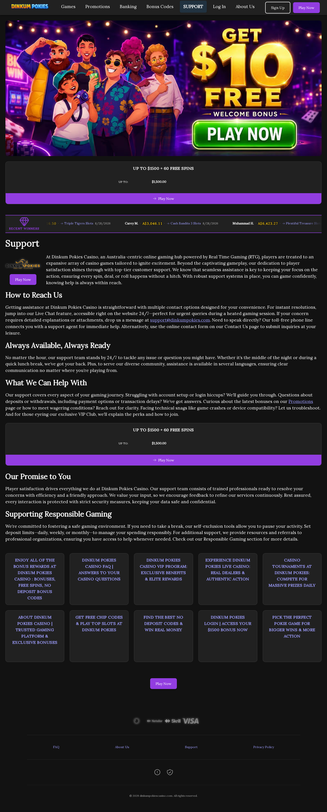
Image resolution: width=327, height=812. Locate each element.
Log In (219, 6)
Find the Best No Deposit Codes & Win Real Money (163, 623)
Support (191, 747)
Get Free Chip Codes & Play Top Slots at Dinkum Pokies (99, 623)
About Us (245, 6)
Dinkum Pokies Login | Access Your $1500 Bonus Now (227, 623)
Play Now (306, 7)
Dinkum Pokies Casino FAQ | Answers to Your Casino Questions (99, 569)
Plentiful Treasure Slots (284, 223)
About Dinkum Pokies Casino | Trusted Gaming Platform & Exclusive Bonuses (35, 630)
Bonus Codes (160, 6)
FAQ (56, 747)
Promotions (97, 6)
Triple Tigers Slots (58, 223)
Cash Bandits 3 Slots (166, 223)
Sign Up (278, 7)
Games (68, 6)
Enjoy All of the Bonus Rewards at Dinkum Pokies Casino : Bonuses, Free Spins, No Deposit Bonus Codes (34, 578)
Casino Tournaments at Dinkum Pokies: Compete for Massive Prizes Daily (292, 572)
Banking (128, 6)
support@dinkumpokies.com (180, 320)
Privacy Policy (263, 747)
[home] (29, 12)
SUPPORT (193, 6)
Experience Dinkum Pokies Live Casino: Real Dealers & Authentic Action (227, 569)
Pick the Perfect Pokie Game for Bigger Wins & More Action (292, 627)
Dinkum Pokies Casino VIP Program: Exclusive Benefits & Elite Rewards (163, 569)
